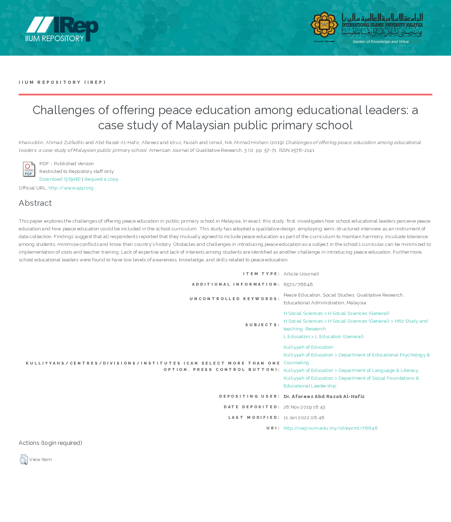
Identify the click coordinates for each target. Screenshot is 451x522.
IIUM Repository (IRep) (62, 82)
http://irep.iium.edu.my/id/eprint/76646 (331, 428)
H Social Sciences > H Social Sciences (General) (337, 313)
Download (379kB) (60, 179)
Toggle (12, 13)
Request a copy (102, 179)
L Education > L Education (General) (324, 336)
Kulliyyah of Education (309, 347)
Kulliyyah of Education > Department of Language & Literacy (351, 370)
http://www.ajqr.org (71, 188)
